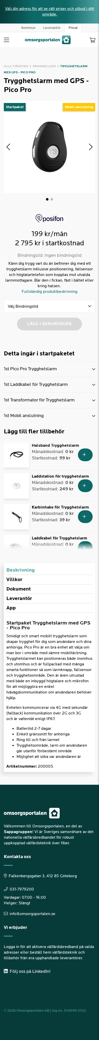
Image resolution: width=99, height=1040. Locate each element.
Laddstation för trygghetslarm (60, 476)
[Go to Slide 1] (47, 199)
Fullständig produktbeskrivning (49, 291)
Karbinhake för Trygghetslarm (60, 507)
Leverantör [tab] (19, 598)
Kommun (28, 28)
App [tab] (11, 608)
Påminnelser (44, 66)
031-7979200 (22, 889)
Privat (73, 28)
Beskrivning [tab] (20, 570)
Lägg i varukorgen (49, 323)
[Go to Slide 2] (52, 199)
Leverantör (52, 28)
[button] (49, 147)
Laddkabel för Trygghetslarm (59, 538)
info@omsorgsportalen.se (32, 913)
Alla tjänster (16, 66)
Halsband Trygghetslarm (55, 445)
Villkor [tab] (14, 579)
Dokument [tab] (18, 589)
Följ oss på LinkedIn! (30, 971)
